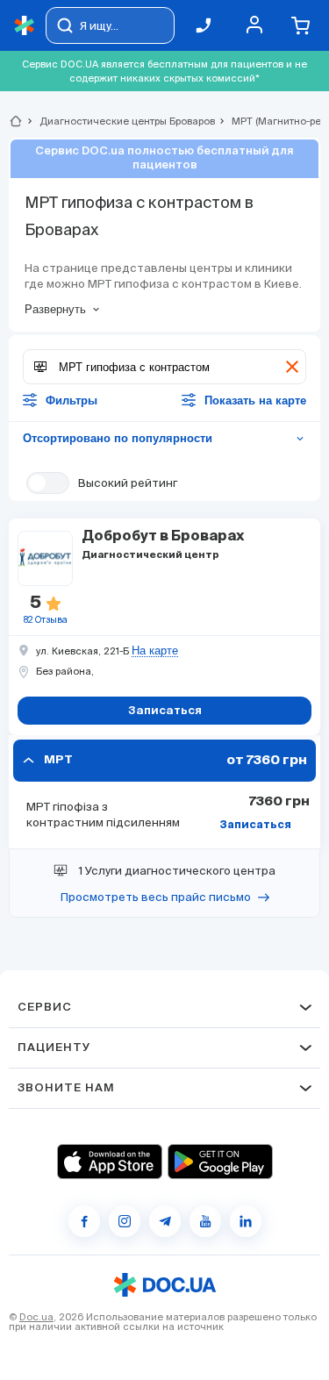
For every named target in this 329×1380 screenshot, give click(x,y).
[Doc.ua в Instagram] (124, 1221)
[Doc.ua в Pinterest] (245, 1221)
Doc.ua (36, 1317)
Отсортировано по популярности (164, 438)
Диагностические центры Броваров (120, 121)
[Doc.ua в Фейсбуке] (84, 1221)
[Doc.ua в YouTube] (205, 1221)
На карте (155, 651)
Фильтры (71, 400)
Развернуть (55, 309)
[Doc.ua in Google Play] (220, 1161)
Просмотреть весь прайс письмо (156, 897)
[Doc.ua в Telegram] (165, 1221)
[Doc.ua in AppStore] (109, 1161)
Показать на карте (255, 400)
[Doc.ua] (24, 26)
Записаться (255, 825)
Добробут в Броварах (163, 537)
